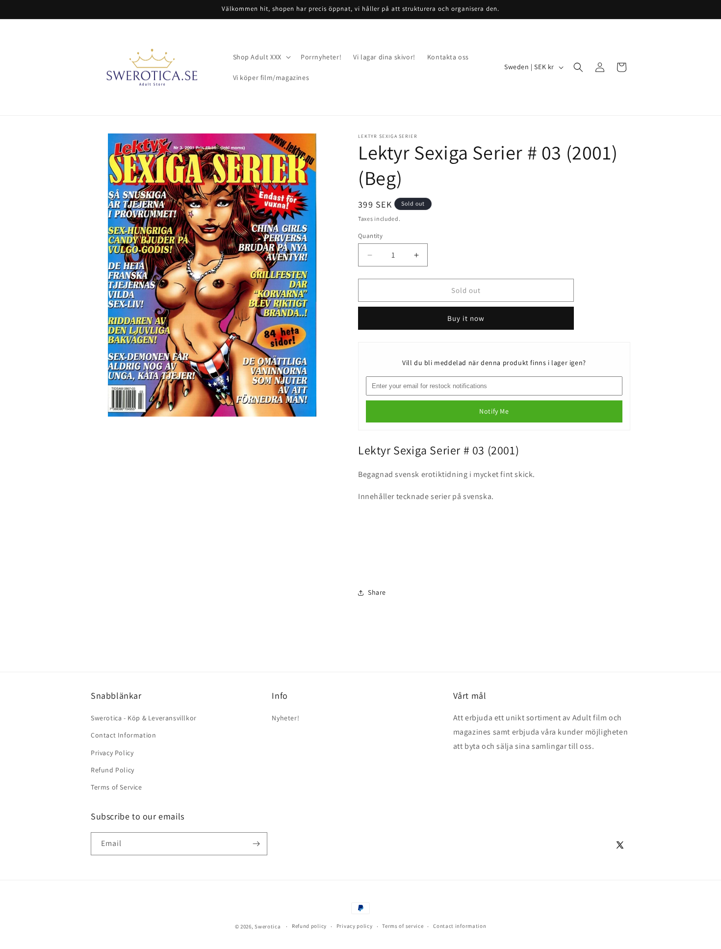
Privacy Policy (112, 752)
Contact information (459, 926)
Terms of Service (116, 787)
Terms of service (402, 926)
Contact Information (123, 735)
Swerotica (268, 926)
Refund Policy (112, 769)
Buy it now (466, 318)
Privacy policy (354, 926)
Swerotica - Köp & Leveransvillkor (144, 717)
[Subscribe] (256, 843)
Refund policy (309, 926)
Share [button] (377, 592)
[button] (261, 57)
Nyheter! (285, 717)
